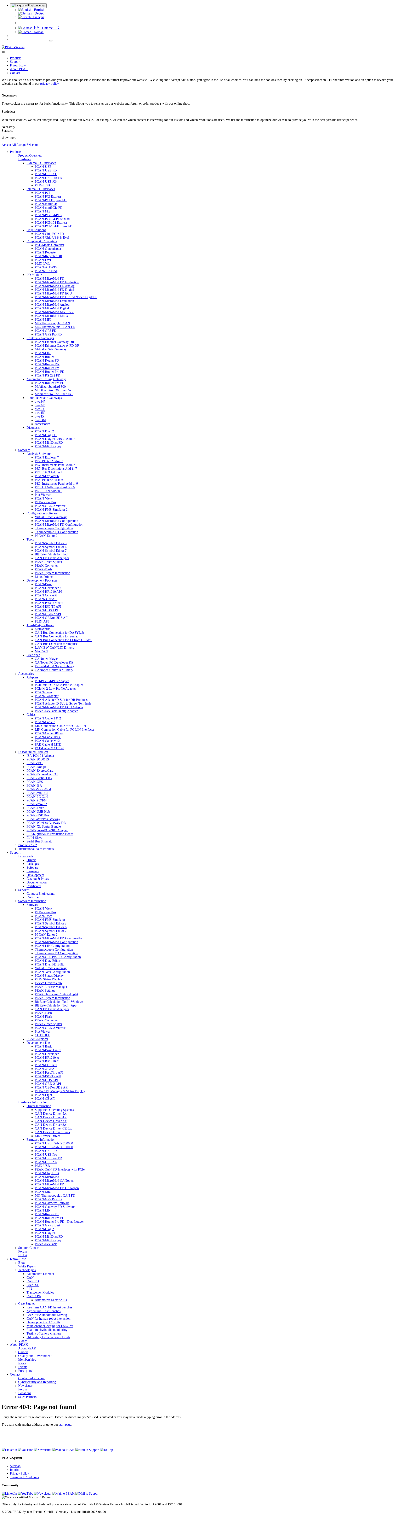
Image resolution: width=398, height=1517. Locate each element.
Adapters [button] (32, 677)
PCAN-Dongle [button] (36, 767)
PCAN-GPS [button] (35, 781)
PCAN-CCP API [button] (46, 595)
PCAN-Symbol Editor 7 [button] (51, 550)
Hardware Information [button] (32, 1102)
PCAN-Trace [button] (35, 808)
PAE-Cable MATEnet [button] (49, 748)
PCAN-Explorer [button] (37, 1039)
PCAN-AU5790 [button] (46, 267)
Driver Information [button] (39, 1106)
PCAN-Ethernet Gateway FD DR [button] (57, 345)
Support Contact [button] (29, 1247)
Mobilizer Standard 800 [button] (50, 386)
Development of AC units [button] (43, 1322)
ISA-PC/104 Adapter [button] (40, 755)
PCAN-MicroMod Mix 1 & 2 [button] (54, 312)
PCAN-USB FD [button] (46, 170)
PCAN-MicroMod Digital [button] (52, 308)
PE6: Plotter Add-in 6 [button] (49, 480)
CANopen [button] (33, 655)
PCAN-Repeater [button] (46, 252)
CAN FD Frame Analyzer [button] (52, 558)
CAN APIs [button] (34, 1296)
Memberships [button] (27, 1359)
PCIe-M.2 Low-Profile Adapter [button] (55, 688)
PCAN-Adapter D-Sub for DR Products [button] (61, 699)
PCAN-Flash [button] (43, 1016)
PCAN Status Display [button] (49, 975)
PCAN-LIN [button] (43, 353)
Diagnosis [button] (33, 427)
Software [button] (24, 450)
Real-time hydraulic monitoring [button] (47, 1329)
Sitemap (15, 1466)
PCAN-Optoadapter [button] (48, 248)
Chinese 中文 (50, 28)
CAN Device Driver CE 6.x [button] (53, 1128)
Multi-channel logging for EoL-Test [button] (50, 1326)
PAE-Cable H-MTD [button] (48, 744)
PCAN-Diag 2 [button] (44, 431)
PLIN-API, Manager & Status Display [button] (60, 1091)
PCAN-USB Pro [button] (38, 815)
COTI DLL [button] (42, 1035)
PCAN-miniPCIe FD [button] (49, 207)
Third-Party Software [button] (40, 625)
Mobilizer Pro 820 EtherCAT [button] (54, 390)
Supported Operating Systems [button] (54, 1110)
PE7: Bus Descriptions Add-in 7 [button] (56, 468)
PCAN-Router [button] (44, 356)
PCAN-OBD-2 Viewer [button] (50, 506)
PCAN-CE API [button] (45, 1098)
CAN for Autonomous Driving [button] (47, 1315)
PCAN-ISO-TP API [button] (48, 606)
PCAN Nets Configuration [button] (52, 972)
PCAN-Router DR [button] (47, 364)
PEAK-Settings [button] (45, 990)
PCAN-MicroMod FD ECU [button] (53, 293)
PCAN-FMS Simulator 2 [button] (51, 509)
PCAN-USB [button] (43, 166)
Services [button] (23, 890)
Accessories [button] (42, 424)
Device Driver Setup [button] (48, 983)
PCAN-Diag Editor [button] (47, 960)
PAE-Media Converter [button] (49, 245)
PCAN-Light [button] (43, 1095)
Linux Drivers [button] (44, 576)
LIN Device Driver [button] (47, 1136)
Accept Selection (27, 144)
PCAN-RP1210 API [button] (48, 591)
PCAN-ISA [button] (34, 785)
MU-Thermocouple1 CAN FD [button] (55, 327)
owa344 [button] (40, 405)
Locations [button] (24, 1393)
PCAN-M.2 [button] (42, 211)
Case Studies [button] (26, 1303)
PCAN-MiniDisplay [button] (48, 446)
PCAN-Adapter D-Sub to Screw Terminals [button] (63, 703)
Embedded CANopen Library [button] (54, 666)
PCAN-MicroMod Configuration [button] (56, 521)
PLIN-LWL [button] (42, 263)
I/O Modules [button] (35, 274)
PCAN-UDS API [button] (46, 610)
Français (37, 17)
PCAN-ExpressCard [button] (40, 770)
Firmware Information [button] (41, 1139)
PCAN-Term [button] (43, 692)
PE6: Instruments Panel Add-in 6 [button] (56, 483)
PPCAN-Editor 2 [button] (46, 535)
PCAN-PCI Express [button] (48, 196)
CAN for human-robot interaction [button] (48, 1318)
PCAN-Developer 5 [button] (48, 588)
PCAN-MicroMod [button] (39, 789)
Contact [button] (15, 73)
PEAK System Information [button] (52, 573)
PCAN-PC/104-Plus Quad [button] (52, 219)
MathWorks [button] (42, 629)
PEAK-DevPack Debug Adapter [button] (56, 711)
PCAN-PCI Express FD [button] (51, 200)
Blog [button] (21, 1262)
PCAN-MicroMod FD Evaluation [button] (57, 282)
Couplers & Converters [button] (42, 241)
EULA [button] (22, 1255)
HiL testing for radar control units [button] (48, 1337)
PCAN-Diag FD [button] (46, 435)
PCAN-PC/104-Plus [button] (48, 215)
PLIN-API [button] (42, 621)
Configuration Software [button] (42, 513)
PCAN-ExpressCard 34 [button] (42, 774)
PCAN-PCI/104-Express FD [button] (54, 226)
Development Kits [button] (38, 1042)
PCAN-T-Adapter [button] (46, 696)
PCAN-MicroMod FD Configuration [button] (59, 524)
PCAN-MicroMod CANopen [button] (54, 1180)
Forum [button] (22, 1251)
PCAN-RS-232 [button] (37, 804)
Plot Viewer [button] (42, 494)
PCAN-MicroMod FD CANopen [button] (57, 1188)
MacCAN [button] (41, 651)
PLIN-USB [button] (42, 185)
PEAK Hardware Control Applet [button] (56, 994)
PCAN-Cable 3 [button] (45, 722)
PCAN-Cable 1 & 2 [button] (48, 718)
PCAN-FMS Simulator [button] (50, 919)
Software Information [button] (32, 901)
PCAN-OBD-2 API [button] (48, 614)
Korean (37, 32)
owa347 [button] (40, 401)
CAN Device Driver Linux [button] (52, 1132)
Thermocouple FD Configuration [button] (56, 532)
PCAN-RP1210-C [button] (47, 1061)
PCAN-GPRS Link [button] (39, 778)
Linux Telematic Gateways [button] (44, 397)
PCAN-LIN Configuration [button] (52, 945)
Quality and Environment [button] (34, 1356)
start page (65, 1424)
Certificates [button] (34, 886)
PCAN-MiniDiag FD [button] (49, 442)
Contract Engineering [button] (41, 893)
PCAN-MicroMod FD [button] (49, 278)
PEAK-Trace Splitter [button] (48, 562)
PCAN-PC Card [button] (37, 796)
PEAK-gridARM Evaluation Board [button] (50, 834)
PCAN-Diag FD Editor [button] (50, 964)
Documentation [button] (37, 882)
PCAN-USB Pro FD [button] (48, 178)
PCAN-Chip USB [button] (47, 1173)
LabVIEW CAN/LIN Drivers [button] (54, 647)
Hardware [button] (24, 159)
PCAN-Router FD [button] (47, 360)
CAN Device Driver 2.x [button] (51, 1124)
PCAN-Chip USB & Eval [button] (52, 237)
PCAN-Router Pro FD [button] (49, 371)
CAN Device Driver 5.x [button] (51, 1113)
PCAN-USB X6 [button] (46, 181)
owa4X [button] (40, 416)
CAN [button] (30, 1277)
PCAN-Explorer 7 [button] (47, 457)
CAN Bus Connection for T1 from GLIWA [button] (63, 640)
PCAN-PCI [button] (42, 192)
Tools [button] (30, 539)
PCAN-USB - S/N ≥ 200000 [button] (54, 1143)
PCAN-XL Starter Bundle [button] (44, 826)
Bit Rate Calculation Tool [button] (51, 554)
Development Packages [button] (42, 580)
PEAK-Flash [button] (43, 569)
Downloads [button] (25, 856)
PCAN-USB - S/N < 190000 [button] (54, 1147)
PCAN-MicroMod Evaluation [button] (54, 301)
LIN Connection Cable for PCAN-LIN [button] (60, 726)
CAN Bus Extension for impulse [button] (56, 644)
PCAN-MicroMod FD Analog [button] (55, 286)
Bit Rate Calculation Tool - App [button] (55, 1005)
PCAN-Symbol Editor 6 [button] (51, 547)
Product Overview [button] (30, 155)
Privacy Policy (19, 1473)
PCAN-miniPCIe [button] (46, 204)
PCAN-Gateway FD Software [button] (55, 1206)
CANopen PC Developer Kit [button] (54, 662)
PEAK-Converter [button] (46, 565)
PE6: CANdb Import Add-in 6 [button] (55, 487)
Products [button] (15, 58)
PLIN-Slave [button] (34, 837)
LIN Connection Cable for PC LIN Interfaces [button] (64, 729)
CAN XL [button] (33, 1285)
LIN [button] (29, 1288)
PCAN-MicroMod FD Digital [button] (54, 289)
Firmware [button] (33, 871)
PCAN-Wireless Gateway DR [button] (46, 822)
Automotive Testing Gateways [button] (46, 379)
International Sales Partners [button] (36, 849)
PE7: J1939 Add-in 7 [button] (48, 472)
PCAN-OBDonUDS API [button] (51, 617)
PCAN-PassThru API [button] (49, 603)
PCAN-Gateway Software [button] (52, 1203)
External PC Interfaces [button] (41, 163)
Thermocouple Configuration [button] (54, 528)
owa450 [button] (40, 412)
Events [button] (22, 1367)
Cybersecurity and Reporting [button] (37, 1382)
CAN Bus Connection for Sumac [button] (56, 636)
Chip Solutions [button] (36, 230)
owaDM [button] (40, 420)
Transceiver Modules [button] (40, 1292)
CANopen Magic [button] (46, 658)
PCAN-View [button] (43, 498)
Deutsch (38, 13)
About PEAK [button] (19, 69)
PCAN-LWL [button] (43, 260)
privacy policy (49, 83)
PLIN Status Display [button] (48, 979)
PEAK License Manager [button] (51, 986)
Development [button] (35, 875)
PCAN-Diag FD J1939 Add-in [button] (55, 438)
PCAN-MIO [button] (43, 319)
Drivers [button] (31, 860)
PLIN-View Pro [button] (45, 502)
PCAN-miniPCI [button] (37, 793)
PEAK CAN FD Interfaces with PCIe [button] (60, 1169)
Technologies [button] (27, 1270)
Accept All (9, 144)
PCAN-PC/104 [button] (37, 800)
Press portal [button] (25, 1370)
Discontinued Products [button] (33, 752)
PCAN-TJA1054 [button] (46, 271)
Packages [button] (33, 863)
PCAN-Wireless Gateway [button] (43, 819)
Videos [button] (22, 1341)
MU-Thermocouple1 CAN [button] (52, 323)
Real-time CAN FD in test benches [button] (49, 1307)
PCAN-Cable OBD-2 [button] (49, 733)
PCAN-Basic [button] (43, 584)
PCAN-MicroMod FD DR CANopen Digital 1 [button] (66, 297)
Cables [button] (31, 714)
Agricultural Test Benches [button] (44, 1311)
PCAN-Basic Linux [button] (48, 1050)
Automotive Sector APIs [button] (51, 1300)
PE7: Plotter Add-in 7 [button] (49, 461)
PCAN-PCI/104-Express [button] (51, 222)
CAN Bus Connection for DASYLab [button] (59, 632)
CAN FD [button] (33, 1281)
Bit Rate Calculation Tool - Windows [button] (59, 1001)
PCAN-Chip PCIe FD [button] (49, 233)
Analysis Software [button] (39, 453)
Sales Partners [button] (27, 1397)
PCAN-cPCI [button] (35, 763)
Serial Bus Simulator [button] (40, 841)
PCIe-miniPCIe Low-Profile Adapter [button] (59, 685)
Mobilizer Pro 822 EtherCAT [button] (54, 394)
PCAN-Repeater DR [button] (48, 256)
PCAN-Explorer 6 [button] (47, 476)
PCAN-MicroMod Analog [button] (52, 304)
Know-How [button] (18, 65)
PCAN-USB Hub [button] (38, 811)
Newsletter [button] (25, 1385)
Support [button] (15, 61)
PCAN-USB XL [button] (46, 174)
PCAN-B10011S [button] (38, 759)
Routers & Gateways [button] (40, 338)
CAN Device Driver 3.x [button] (51, 1121)
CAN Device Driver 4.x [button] (51, 1117)
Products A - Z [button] (27, 845)
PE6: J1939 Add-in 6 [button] (48, 491)
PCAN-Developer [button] (47, 1054)
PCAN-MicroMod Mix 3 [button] (51, 315)
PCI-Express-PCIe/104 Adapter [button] (47, 830)
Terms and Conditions (24, 1477)
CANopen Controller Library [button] (54, 670)
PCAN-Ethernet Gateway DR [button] (54, 342)
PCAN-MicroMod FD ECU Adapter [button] (59, 707)
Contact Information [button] (31, 1378)
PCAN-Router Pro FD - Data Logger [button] (59, 1221)
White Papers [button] (27, 1266)
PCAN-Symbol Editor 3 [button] (51, 543)
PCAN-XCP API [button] (46, 599)
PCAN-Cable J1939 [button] (48, 737)
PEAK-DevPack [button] (46, 1244)
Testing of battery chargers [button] (44, 1333)
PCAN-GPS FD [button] (45, 330)
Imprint (14, 1469)
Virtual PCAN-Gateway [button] (51, 349)
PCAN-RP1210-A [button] (47, 1057)
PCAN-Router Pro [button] (47, 368)
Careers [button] (23, 1352)
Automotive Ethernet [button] (40, 1274)
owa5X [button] (40, 409)
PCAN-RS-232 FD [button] (47, 375)
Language (39, 5)
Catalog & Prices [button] (38, 878)
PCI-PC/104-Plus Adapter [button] (52, 681)
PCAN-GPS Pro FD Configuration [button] (58, 957)
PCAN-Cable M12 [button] (47, 740)
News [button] (22, 1363)
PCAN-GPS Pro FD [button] (48, 334)
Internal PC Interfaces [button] (41, 189)
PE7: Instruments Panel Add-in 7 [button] (56, 465)
